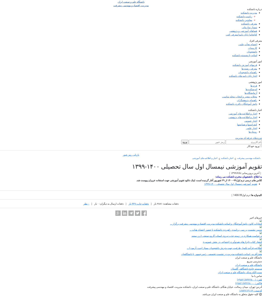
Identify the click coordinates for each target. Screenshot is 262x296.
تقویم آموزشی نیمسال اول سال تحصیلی (230, 184)
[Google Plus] (118, 213)
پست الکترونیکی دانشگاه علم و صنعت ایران (240, 272)
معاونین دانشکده (244, 20)
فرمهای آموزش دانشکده (245, 65)
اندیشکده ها (251, 89)
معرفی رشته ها (249, 68)
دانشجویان (252, 51)
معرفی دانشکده (249, 23)
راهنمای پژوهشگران (247, 100)
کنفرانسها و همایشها (247, 124)
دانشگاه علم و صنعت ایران (248, 265)
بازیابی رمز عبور (131, 154)
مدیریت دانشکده (249, 12)
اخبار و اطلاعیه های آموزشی (243, 113)
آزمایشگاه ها (251, 93)
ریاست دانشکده (244, 16)
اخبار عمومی (250, 121)
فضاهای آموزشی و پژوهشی (243, 31)
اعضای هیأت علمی (247, 44)
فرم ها (253, 85)
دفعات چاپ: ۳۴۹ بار (139, 203)
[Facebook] (144, 213)
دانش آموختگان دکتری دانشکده (241, 104)
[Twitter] (137, 213)
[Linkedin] (124, 213)
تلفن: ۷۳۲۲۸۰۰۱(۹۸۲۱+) (249, 279)
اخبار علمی (251, 128)
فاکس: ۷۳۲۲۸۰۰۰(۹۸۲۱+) (248, 283)
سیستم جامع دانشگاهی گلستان (246, 268)
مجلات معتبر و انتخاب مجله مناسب (239, 96)
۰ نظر (86, 203)
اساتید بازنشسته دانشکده (244, 55)
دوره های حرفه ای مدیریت (248, 138)
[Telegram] (131, 213)
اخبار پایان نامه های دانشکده (243, 76)
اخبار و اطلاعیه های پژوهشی (242, 117)
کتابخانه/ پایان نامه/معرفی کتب (241, 34)
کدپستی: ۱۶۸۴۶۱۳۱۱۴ (250, 290)
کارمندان (252, 48)
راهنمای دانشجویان (247, 72)
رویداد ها (253, 131)
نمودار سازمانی (249, 27)
